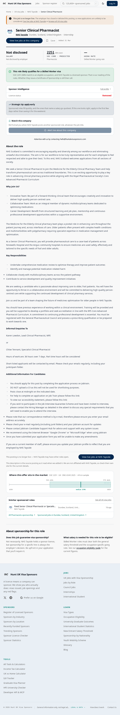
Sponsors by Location (14, 621)
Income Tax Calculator (14, 669)
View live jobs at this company (24, 40)
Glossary (68, 645)
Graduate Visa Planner (14, 683)
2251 (50, 52)
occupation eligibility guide (88, 548)
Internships (69, 592)
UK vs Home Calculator (15, 673)
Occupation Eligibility (74, 617)
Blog (66, 649)
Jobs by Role (69, 582)
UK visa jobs (19, 12)
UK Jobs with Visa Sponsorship (78, 577)
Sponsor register (50, 3)
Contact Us (112, 707)
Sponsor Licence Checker (16, 635)
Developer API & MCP (14, 692)
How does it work (97, 707)
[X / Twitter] (5, 597)
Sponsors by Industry (14, 617)
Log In (112, 3)
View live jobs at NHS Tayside (96, 457)
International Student (74, 596)
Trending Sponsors (13, 631)
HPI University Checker (15, 687)
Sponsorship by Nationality (77, 635)
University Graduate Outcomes (79, 621)
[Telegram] (10, 597)
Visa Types (69, 612)
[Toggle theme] (103, 3)
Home (8, 12)
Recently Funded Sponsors (17, 626)
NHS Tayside (32, 12)
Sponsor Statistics (12, 640)
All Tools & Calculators (14, 664)
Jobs (37, 3)
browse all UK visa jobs (58, 21)
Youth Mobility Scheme (75, 640)
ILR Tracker (9, 678)
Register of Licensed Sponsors (18, 612)
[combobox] (79, 3)
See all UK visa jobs (103, 500)
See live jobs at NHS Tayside (34, 21)
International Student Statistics (79, 626)
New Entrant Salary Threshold (78, 631)
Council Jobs (70, 587)
